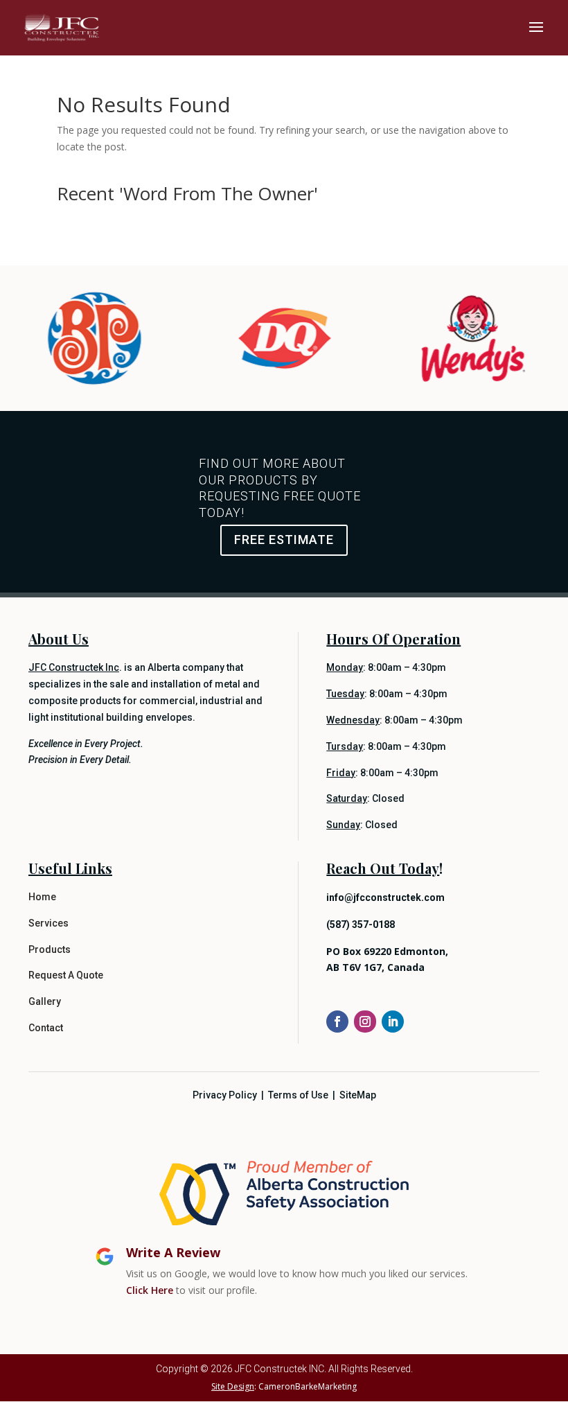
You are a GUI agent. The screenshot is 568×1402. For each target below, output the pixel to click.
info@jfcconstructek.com (385, 897)
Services (48, 923)
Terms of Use (298, 1095)
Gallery (44, 1001)
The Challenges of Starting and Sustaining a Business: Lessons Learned (216, 217)
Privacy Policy (225, 1095)
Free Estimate (284, 539)
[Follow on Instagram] (365, 1021)
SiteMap (357, 1095)
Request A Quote (65, 975)
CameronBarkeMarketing (307, 1386)
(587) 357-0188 (360, 924)
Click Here (149, 1290)
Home (42, 896)
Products (49, 949)
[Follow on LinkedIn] (393, 1021)
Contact (45, 1027)
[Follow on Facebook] (337, 1021)
